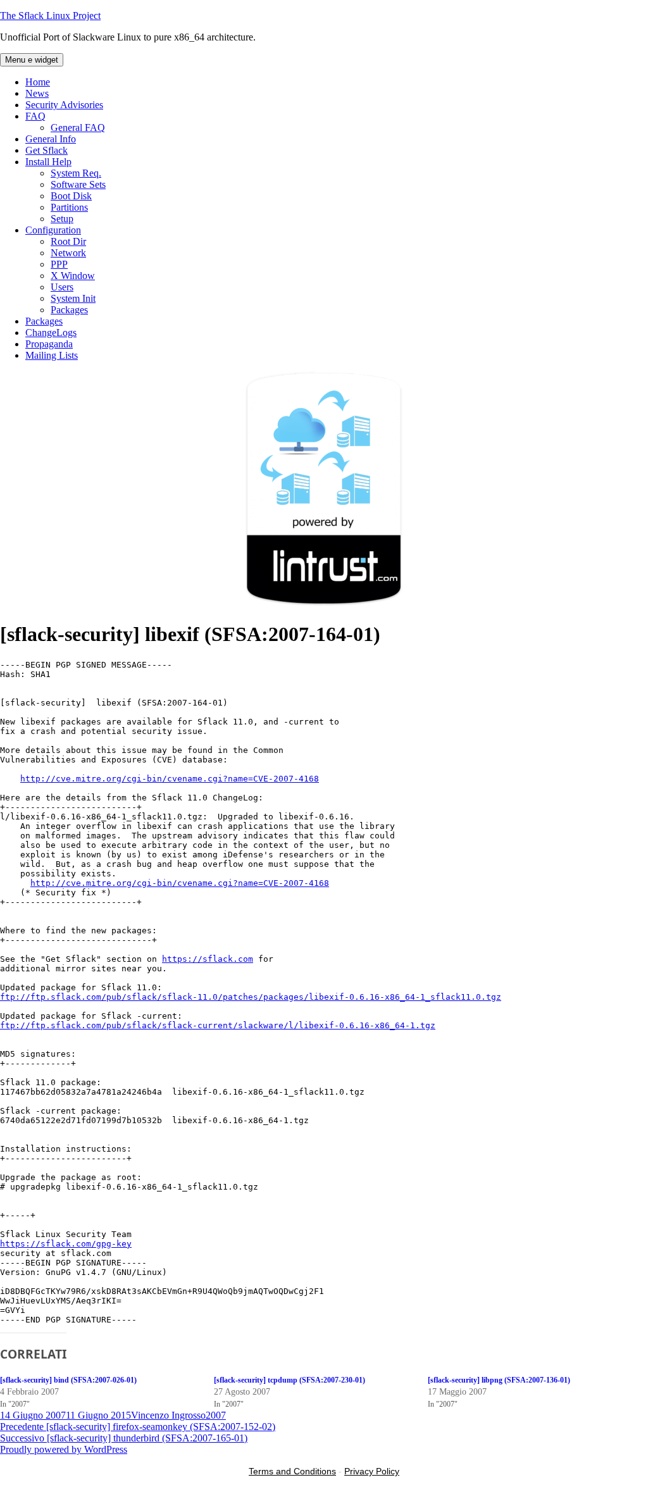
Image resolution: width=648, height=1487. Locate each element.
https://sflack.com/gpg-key (66, 1243)
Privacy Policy (371, 1471)
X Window (73, 275)
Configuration (53, 230)
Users (62, 287)
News (37, 93)
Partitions (69, 207)
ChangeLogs (51, 332)
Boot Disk (71, 195)
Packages (69, 309)
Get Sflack (46, 150)
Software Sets (78, 184)
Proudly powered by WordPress (63, 1449)
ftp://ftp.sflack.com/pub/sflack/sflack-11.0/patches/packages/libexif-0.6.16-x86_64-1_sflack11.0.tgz (250, 997)
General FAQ (78, 127)
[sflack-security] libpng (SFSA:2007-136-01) (499, 1380)
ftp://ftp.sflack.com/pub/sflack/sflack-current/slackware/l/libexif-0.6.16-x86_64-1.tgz (217, 1025)
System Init (73, 298)
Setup (62, 218)
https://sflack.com (207, 959)
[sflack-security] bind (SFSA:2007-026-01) (68, 1380)
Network (68, 252)
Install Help (48, 161)
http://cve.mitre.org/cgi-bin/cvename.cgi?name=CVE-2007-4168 (169, 778)
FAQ (35, 116)
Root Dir (68, 241)
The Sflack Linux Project (50, 15)
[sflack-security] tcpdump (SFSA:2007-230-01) (289, 1380)
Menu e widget (31, 60)
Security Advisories (64, 104)
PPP (59, 264)
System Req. (76, 173)
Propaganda (49, 344)
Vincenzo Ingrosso (168, 1415)
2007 (216, 1415)
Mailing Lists (51, 355)
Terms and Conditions (292, 1471)
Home (37, 82)
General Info (50, 139)
